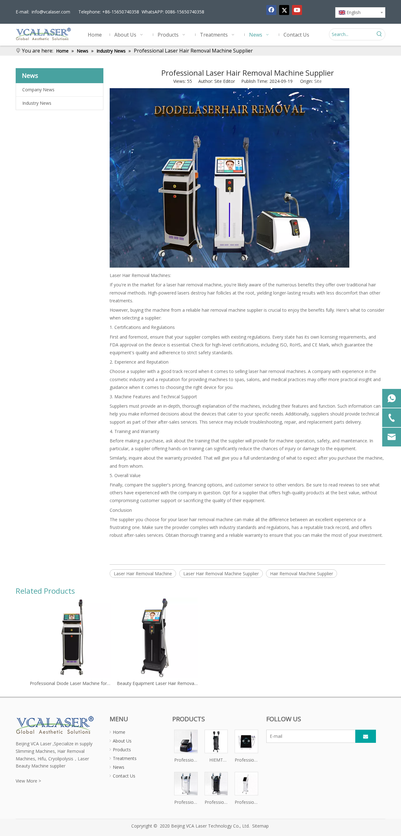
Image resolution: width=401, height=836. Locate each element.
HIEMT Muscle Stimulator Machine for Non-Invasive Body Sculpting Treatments (216, 760)
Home (119, 732)
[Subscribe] (365, 736)
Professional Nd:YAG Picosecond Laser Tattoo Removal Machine (186, 760)
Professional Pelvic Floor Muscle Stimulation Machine (216, 802)
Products (122, 750)
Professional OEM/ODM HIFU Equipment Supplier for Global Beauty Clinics (246, 802)
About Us (122, 741)
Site (318, 81)
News (118, 767)
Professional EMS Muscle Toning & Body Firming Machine (186, 802)
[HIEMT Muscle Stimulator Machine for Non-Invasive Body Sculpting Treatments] (216, 741)
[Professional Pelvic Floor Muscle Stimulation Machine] (216, 783)
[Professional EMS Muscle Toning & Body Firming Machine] (185, 783)
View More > (28, 781)
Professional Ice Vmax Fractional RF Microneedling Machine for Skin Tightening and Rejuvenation (246, 760)
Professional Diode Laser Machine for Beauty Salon (70, 683)
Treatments (125, 758)
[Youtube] (297, 10)
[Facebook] (271, 10)
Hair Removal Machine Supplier (301, 574)
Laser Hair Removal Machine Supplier (221, 574)
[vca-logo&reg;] (55, 724)
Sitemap (260, 826)
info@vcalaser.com (51, 12)
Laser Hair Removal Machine (143, 574)
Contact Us (124, 776)
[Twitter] (284, 10)
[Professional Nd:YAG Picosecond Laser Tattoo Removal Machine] (185, 741)
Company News (38, 90)
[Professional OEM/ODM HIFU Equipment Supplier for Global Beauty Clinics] (246, 783)
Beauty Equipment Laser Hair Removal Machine (157, 683)
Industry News (36, 103)
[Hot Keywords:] (379, 34)
